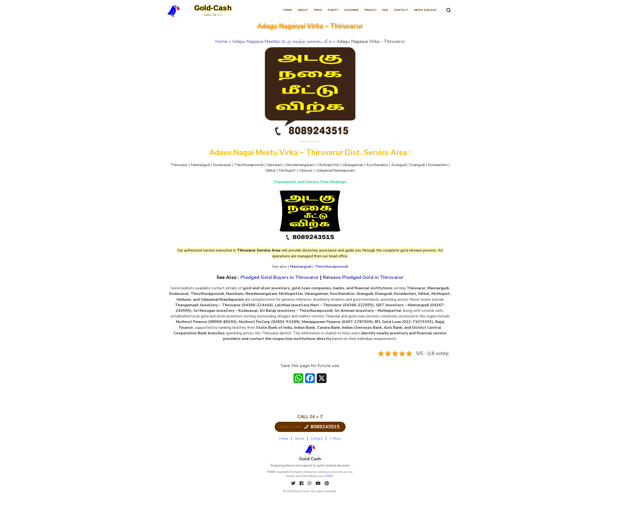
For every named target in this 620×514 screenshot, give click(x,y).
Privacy (370, 10)
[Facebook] (302, 483)
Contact (401, 10)
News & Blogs (425, 10)
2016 (329, 476)
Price (318, 10)
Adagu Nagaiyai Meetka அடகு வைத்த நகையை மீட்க (282, 41)
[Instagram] (310, 483)
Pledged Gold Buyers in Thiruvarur (279, 277)
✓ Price (335, 438)
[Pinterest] (327, 483)
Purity (333, 10)
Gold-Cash (213, 8)
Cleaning (351, 10)
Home (287, 10)
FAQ (385, 10)
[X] (294, 483)
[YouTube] (319, 483)
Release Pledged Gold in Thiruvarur (363, 277)
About (303, 10)
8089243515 (325, 426)
